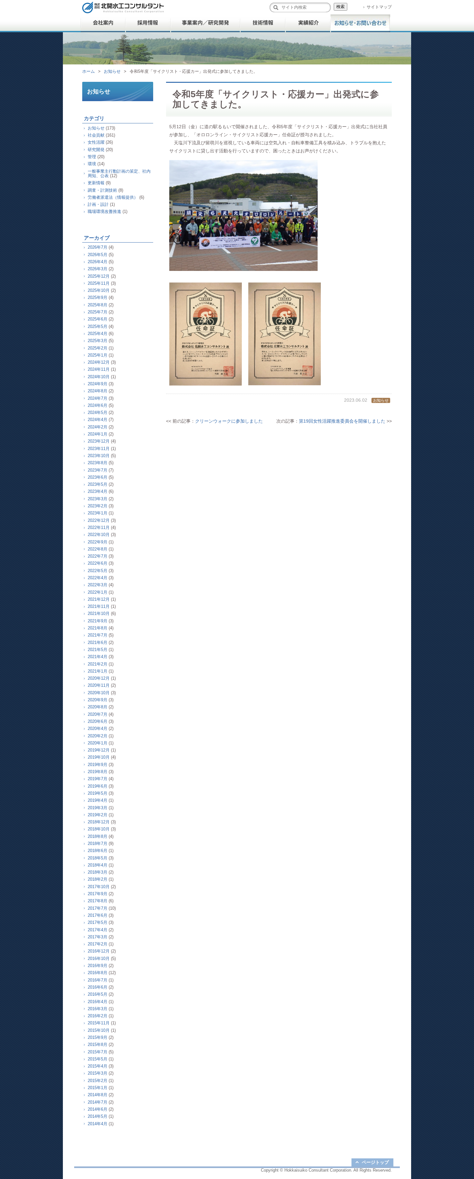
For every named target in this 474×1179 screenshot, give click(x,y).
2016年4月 (97, 1001)
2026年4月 (97, 261)
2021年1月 (97, 671)
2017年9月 (97, 893)
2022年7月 (97, 556)
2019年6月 (97, 786)
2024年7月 (97, 398)
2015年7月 (97, 1052)
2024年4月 (97, 419)
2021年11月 (99, 606)
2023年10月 (99, 455)
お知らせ (112, 71)
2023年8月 (97, 462)
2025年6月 (97, 319)
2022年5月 (97, 570)
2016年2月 (97, 1015)
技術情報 (262, 23)
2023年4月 (97, 491)
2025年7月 (97, 312)
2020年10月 (99, 692)
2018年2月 (97, 879)
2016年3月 (97, 1008)
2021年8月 (97, 628)
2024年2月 (97, 427)
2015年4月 (97, 1066)
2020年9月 (97, 699)
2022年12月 (99, 520)
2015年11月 (99, 1023)
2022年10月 (99, 534)
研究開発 (96, 149)
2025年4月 (97, 333)
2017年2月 (97, 944)
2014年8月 (97, 1094)
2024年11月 (99, 369)
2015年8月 (97, 1044)
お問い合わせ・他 (360, 23)
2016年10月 (99, 958)
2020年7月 (97, 714)
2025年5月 (97, 326)
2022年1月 (97, 592)
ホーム (88, 71)
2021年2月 (97, 664)
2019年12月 (99, 750)
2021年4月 (97, 656)
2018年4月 (97, 865)
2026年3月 (97, 268)
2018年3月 (97, 872)
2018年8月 (97, 836)
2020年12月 (99, 678)
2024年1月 (97, 434)
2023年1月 (97, 513)
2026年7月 (97, 247)
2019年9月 (97, 764)
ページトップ (375, 1162)
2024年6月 (97, 405)
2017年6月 (97, 915)
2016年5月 (97, 994)
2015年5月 (97, 1059)
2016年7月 (97, 980)
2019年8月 (97, 771)
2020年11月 (99, 685)
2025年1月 (97, 355)
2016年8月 (97, 972)
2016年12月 (99, 951)
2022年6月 (97, 563)
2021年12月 (99, 599)
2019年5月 (97, 793)
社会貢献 (96, 135)
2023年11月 (99, 448)
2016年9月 (97, 965)
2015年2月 (97, 1080)
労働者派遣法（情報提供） (113, 197)
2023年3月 (97, 498)
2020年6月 (97, 721)
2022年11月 (99, 527)
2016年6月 (97, 987)
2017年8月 (97, 900)
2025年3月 (97, 340)
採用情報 (148, 23)
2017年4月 (97, 929)
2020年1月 (97, 743)
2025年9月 (97, 297)
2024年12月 (99, 362)
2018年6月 (97, 850)
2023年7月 (97, 470)
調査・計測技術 (102, 190)
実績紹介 (308, 23)
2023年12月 (99, 441)
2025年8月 (97, 304)
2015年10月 (99, 1030)
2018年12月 (99, 822)
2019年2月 (97, 814)
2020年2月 (97, 735)
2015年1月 (97, 1087)
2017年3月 (97, 937)
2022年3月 (97, 584)
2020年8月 (97, 707)
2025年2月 (97, 348)
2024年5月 (97, 412)
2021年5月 (97, 649)
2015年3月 (97, 1073)
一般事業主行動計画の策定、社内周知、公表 (119, 173)
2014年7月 (97, 1102)
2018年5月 (97, 858)
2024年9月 (97, 383)
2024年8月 (97, 390)
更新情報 (96, 182)
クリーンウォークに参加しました (229, 421)
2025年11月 (99, 283)
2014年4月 (97, 1123)
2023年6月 (97, 477)
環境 (92, 163)
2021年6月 (97, 642)
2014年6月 (97, 1109)
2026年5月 (97, 254)
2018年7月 (97, 843)
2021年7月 (97, 635)
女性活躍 (96, 142)
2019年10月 (99, 757)
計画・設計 (98, 204)
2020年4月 (97, 728)
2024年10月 (99, 376)
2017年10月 (99, 886)
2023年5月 (97, 484)
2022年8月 (97, 549)
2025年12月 (99, 276)
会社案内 (103, 23)
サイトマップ (379, 7)
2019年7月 (97, 778)
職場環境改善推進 (104, 211)
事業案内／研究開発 (205, 23)
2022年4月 (97, 577)
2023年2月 (97, 505)
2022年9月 (97, 542)
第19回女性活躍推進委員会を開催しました (342, 421)
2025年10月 (99, 290)
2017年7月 (97, 908)
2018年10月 (99, 829)
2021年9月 (97, 620)
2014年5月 (97, 1116)
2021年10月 (99, 613)
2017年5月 (97, 922)
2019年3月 (97, 807)
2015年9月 (97, 1037)
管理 (92, 156)
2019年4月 (97, 800)
